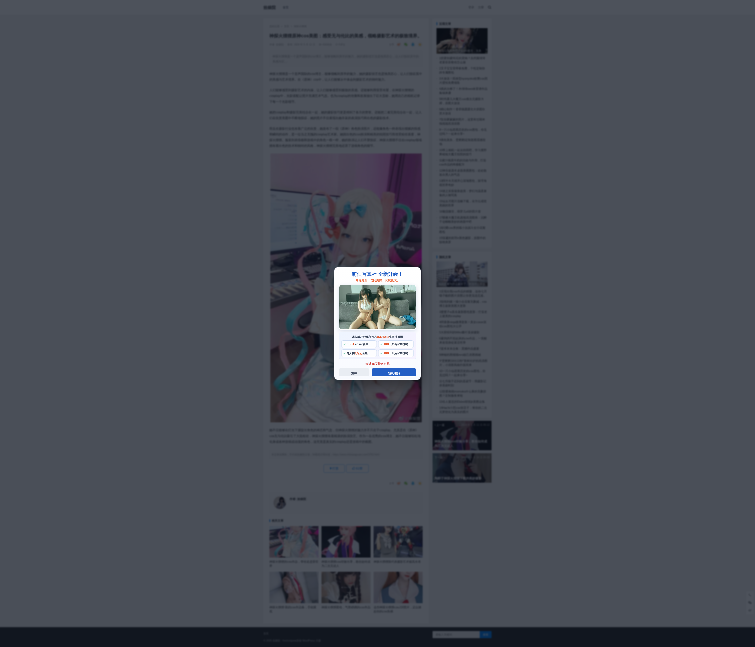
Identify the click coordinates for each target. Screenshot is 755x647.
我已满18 (394, 373)
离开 (354, 373)
